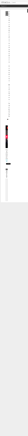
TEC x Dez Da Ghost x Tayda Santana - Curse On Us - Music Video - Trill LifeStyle (9, 64)
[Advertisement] (15, 33)
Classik (7, 160)
